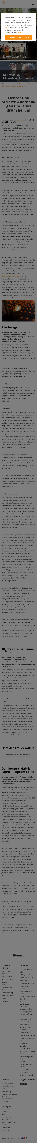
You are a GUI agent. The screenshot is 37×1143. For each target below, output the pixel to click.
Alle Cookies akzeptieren (18, 37)
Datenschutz (20, 32)
